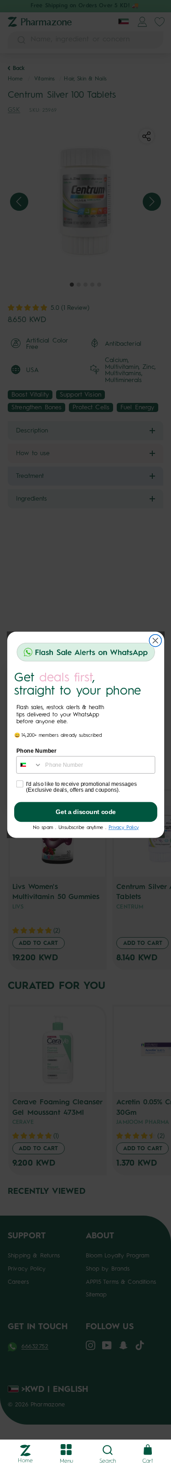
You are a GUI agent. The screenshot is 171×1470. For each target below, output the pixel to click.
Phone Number (36, 751)
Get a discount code (86, 812)
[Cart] (147, 1450)
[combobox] (28, 765)
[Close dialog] (155, 641)
